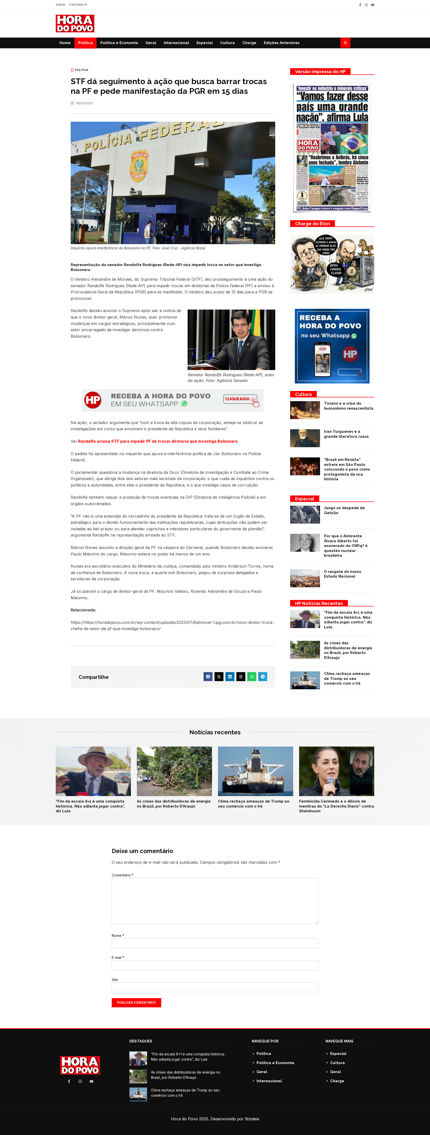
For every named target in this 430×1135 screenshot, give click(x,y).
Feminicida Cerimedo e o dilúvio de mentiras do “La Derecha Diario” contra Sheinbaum (336, 806)
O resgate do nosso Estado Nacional (342, 574)
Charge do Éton (312, 223)
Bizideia (252, 1118)
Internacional (176, 43)
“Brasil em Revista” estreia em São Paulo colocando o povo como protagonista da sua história (347, 469)
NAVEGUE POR (265, 1041)
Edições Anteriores (282, 43)
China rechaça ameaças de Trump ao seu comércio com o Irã (347, 678)
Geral (151, 43)
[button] (345, 43)
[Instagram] (366, 4)
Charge (249, 43)
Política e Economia (119, 43)
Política (85, 43)
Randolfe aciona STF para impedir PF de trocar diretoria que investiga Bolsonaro (157, 441)
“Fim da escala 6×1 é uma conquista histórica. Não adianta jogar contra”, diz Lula (348, 619)
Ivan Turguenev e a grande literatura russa (346, 434)
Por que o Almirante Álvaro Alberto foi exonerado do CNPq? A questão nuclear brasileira (346, 546)
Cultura (227, 43)
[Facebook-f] (360, 4)
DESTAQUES (140, 1041)
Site (115, 979)
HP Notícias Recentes (319, 603)
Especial (205, 43)
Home (65, 43)
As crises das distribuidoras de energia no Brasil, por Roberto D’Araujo (348, 650)
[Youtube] (372, 4)
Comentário (122, 875)
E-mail (118, 957)
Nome (118, 935)
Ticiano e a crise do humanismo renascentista (349, 406)
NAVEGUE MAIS (339, 1041)
